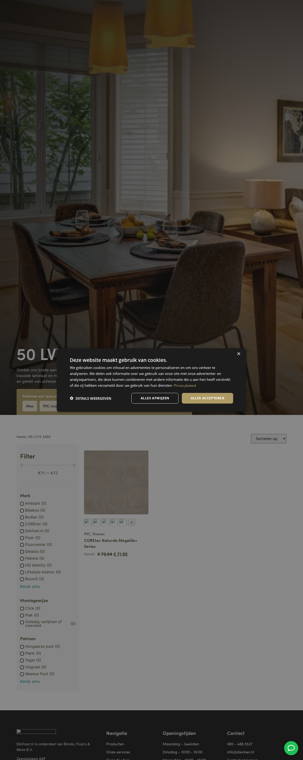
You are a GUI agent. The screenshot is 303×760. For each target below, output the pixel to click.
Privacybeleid (185, 385)
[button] (90, 398)
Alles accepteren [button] (207, 398)
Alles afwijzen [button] (155, 398)
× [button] (238, 353)
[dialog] (151, 380)
